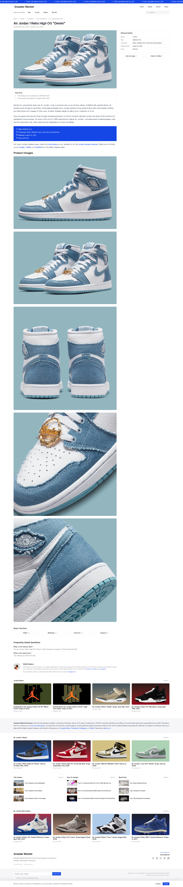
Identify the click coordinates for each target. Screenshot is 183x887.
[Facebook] (153, 858)
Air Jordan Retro (42, 19)
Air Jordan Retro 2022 (56, 19)
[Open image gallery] (65, 59)
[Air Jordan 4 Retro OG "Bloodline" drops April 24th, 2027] (150, 698)
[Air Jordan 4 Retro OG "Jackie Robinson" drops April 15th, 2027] (32, 829)
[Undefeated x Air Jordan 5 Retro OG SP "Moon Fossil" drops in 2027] (32, 698)
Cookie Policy (18, 864)
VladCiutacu (28, 664)
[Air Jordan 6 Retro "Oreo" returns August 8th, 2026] (111, 829)
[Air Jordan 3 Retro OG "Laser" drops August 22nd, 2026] (72, 829)
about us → (107, 728)
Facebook (39, 147)
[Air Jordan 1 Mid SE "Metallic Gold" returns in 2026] (111, 755)
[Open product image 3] (65, 358)
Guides (150, 7)
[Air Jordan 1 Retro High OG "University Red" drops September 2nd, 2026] (72, 755)
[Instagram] (157, 858)
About (166, 7)
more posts (52, 144)
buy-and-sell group (37, 726)
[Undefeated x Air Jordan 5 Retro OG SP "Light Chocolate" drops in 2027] (72, 698)
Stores (158, 7)
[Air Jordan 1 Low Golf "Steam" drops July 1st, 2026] (150, 755)
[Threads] (165, 858)
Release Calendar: (19, 12)
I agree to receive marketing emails (27, 878)
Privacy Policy (28, 864)
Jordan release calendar (88, 144)
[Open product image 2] (65, 268)
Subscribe (56, 874)
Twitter (28, 147)
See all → (166, 680)
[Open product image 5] (65, 570)
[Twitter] (161, 858)
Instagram (103, 669)
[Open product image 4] (65, 464)
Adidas (45, 12)
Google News (65, 728)
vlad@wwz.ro (72, 672)
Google (22, 147)
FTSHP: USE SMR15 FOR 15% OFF (36, 1)
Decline (158, 884)
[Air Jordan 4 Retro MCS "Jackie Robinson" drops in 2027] (150, 829)
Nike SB (54, 12)
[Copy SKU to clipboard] (142, 40)
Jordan (37, 12)
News (142, 7)
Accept (166, 884)
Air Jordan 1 (30, 19)
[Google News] (168, 858)
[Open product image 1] (65, 192)
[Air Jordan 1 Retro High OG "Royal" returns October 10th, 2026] (32, 755)
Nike (29, 12)
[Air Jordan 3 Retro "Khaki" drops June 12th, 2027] (111, 698)
